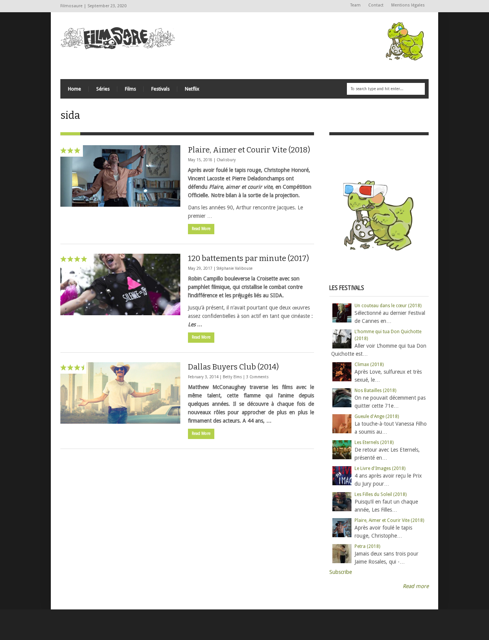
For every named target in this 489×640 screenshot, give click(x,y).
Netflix (192, 89)
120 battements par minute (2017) (248, 258)
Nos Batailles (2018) (375, 390)
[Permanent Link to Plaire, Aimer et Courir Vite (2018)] (120, 176)
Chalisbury (226, 160)
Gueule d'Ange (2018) (377, 416)
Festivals (160, 89)
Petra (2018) (367, 546)
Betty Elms (232, 377)
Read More (201, 229)
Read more (416, 586)
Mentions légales (408, 5)
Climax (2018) (369, 364)
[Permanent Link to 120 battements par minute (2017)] (120, 284)
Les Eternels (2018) (374, 442)
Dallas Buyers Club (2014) (233, 366)
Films (130, 89)
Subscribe (340, 572)
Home (74, 89)
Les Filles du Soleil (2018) (380, 494)
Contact (376, 5)
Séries (103, 89)
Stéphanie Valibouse (235, 268)
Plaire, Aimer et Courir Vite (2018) (249, 149)
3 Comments (257, 377)
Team (355, 5)
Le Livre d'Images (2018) (380, 468)
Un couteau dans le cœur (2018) (388, 305)
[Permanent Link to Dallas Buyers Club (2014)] (120, 393)
